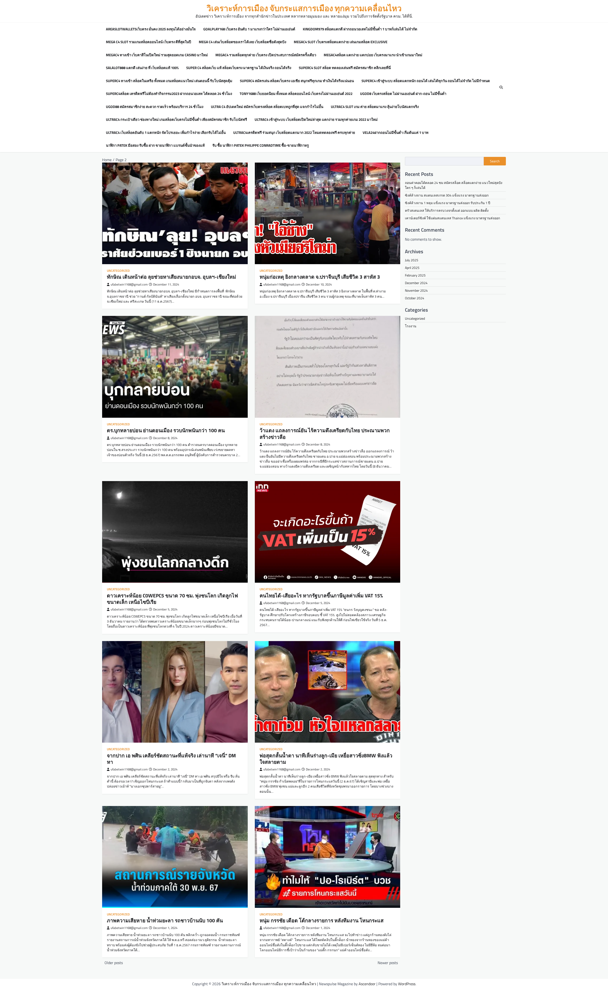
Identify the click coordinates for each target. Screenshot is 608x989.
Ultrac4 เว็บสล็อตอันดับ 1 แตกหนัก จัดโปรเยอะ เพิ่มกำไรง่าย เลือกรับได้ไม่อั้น (166, 132)
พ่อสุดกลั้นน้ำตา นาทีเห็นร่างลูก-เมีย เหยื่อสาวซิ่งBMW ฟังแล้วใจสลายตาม (326, 759)
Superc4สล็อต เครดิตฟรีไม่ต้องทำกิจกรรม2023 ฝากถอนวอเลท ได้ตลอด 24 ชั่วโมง (169, 93)
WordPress (406, 984)
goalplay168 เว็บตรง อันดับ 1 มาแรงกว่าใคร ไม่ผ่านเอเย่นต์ (249, 29)
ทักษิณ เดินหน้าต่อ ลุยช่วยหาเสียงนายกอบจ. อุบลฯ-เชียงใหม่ (171, 277)
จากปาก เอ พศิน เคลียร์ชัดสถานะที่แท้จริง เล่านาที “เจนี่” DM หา (171, 759)
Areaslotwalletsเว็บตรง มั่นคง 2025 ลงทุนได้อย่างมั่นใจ (151, 29)
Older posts (113, 963)
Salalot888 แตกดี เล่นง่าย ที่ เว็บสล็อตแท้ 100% (142, 67)
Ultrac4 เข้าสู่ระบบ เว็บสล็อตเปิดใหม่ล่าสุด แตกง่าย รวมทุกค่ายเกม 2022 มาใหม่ (316, 119)
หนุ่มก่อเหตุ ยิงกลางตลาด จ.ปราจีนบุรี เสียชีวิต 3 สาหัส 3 (320, 277)
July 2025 (411, 260)
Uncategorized (118, 270)
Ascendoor (367, 984)
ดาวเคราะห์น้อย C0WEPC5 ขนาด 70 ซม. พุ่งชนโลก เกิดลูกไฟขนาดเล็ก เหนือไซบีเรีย (172, 599)
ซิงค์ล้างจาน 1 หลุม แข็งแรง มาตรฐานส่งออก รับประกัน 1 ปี (447, 202)
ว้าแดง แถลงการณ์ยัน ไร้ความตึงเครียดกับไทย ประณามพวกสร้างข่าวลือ (325, 434)
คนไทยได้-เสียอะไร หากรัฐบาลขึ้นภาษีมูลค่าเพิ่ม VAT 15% (321, 595)
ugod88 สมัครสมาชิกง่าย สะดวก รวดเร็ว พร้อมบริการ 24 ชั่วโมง (154, 106)
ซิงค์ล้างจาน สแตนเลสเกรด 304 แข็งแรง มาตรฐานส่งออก (447, 195)
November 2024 (416, 290)
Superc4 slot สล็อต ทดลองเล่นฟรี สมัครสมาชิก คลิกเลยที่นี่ (345, 67)
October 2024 (414, 297)
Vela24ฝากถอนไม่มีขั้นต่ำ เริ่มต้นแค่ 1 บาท (395, 132)
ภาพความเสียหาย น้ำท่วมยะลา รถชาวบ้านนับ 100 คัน (165, 920)
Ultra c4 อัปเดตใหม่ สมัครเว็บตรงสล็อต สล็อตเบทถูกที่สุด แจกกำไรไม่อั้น (267, 106)
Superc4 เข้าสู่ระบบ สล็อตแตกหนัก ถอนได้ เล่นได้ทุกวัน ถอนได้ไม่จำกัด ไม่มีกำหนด (425, 81)
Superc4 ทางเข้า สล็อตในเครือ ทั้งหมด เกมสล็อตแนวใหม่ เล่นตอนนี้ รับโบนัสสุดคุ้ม (169, 81)
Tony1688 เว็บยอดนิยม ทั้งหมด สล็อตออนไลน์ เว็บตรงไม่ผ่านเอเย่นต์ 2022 (296, 93)
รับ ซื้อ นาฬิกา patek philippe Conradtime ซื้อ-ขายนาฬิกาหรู (260, 145)
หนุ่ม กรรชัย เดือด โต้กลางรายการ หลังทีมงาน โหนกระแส (322, 920)
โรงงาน (410, 325)
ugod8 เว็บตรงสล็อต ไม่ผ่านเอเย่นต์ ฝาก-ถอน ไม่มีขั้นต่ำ (403, 93)
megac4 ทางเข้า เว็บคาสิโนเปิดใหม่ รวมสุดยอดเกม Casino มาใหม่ (157, 55)
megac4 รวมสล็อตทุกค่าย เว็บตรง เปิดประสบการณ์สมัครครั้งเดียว (265, 55)
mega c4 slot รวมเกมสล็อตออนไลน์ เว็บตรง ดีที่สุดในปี (148, 42)
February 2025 (415, 275)
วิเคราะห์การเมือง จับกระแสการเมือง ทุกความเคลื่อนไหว (304, 8)
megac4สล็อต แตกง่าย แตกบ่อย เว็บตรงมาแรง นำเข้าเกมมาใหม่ (373, 55)
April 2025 (412, 267)
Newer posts (388, 963)
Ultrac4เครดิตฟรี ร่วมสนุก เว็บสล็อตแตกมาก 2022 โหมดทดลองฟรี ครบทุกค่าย (294, 132)
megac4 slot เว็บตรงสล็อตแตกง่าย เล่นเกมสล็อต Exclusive (340, 42)
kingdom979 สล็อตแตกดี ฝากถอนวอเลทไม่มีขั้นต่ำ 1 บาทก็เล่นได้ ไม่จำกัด (360, 29)
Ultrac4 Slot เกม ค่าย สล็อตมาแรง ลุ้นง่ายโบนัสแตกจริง (375, 106)
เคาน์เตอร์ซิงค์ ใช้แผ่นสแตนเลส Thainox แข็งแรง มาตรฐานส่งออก (452, 218)
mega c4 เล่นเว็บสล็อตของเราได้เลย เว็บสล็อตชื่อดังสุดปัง (242, 42)
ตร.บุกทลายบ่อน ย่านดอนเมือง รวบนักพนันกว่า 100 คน (166, 430)
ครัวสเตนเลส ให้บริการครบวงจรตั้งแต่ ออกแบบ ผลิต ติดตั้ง (447, 210)
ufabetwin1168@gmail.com (129, 284)
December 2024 (416, 282)
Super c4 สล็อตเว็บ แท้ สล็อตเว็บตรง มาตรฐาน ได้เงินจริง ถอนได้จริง (238, 67)
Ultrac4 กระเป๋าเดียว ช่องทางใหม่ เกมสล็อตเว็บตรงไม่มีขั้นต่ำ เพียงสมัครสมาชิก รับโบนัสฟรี (176, 119)
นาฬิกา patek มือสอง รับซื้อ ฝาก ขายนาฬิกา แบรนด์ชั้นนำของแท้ (155, 145)
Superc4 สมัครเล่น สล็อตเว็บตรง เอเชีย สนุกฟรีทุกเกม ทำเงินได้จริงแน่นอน (297, 81)
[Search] (501, 87)
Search (495, 161)
